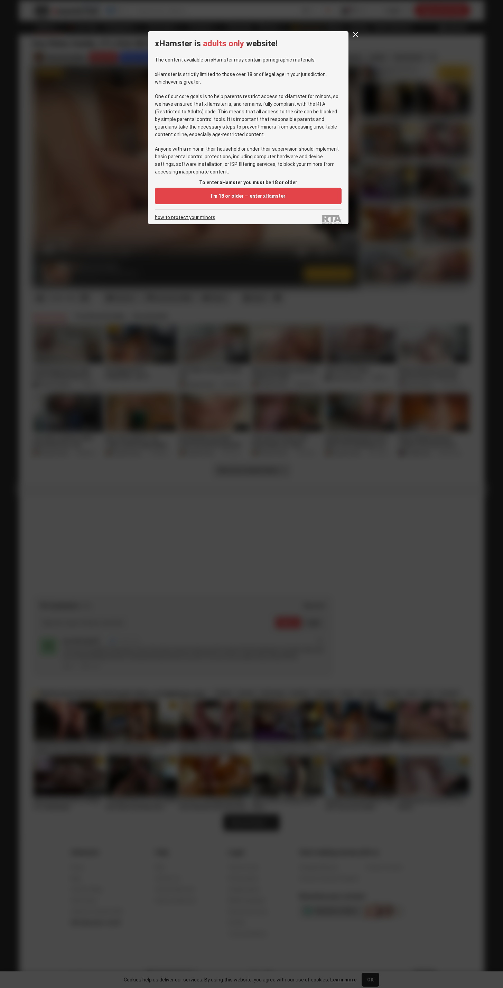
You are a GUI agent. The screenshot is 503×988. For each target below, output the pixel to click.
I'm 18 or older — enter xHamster (248, 196)
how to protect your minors (185, 217)
